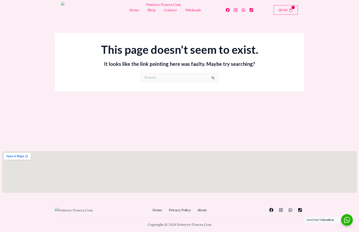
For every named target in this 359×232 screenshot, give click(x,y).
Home (134, 10)
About (202, 210)
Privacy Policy (180, 210)
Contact (170, 10)
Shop (151, 10)
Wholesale (193, 10)
